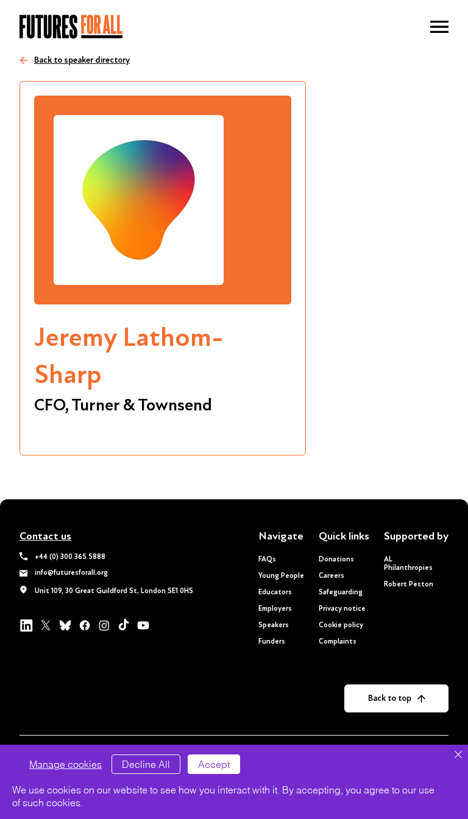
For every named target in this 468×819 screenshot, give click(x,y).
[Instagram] (104, 625)
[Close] (458, 755)
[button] (439, 27)
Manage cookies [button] (65, 764)
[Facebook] (84, 625)
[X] (45, 625)
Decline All (146, 764)
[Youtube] (143, 625)
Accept (214, 764)
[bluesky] (65, 625)
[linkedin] (26, 625)
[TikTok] (123, 625)
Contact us (45, 536)
